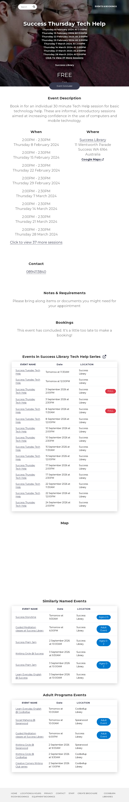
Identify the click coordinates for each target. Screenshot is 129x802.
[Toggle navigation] (13, 6)
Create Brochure (87, 793)
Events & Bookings (106, 6)
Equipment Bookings (43, 796)
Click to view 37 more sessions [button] (64, 58)
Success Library (93, 140)
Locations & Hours (30, 793)
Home (14, 793)
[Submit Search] (34, 7)
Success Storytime (26, 617)
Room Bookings (20, 796)
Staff (71, 793)
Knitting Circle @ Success (30, 653)
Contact (60, 793)
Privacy (48, 793)
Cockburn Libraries (109, 795)
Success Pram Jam (26, 642)
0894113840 (36, 272)
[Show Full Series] (104, 357)
